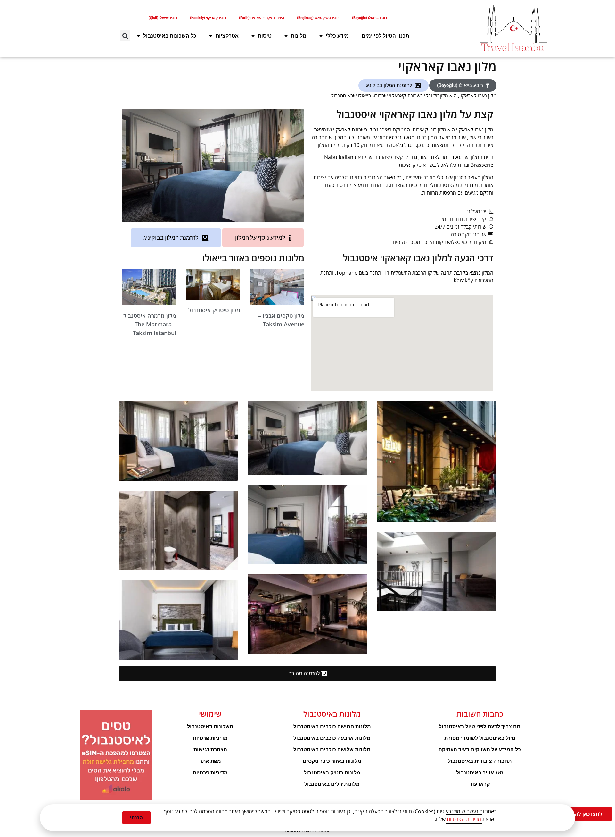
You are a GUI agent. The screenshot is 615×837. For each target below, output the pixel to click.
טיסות (265, 36)
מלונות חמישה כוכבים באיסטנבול (332, 726)
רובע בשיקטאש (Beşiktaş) (318, 18)
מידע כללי (337, 36)
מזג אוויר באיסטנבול (480, 773)
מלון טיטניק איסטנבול (214, 310)
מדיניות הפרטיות (464, 819)
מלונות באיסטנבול (332, 713)
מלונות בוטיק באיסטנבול (332, 773)
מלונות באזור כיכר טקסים (332, 761)
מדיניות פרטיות (210, 738)
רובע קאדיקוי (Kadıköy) (208, 18)
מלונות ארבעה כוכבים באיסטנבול (332, 738)
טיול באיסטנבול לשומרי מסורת (479, 738)
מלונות (299, 36)
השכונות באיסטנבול (210, 726)
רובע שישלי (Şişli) (163, 18)
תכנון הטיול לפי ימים (385, 36)
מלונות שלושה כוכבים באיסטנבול (332, 750)
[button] (125, 35)
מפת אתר (210, 761)
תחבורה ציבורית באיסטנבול (480, 761)
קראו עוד (480, 784)
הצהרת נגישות (210, 750)
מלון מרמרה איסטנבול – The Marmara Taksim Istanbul (149, 324)
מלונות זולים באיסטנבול (332, 784)
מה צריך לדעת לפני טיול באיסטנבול (480, 726)
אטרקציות (227, 36)
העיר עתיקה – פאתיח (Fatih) (261, 18)
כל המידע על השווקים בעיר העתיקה (480, 750)
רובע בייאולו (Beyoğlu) (369, 18)
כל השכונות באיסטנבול (169, 36)
